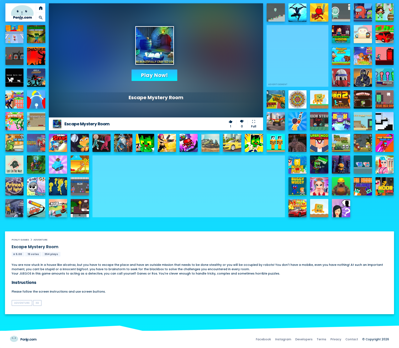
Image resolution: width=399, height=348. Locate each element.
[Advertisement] (188, 184)
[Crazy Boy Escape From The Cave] (363, 99)
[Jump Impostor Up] (385, 143)
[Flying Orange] (80, 143)
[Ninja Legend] (36, 77)
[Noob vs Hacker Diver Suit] (276, 143)
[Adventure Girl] (385, 12)
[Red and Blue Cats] (363, 164)
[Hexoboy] (385, 121)
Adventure (40, 239)
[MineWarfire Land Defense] (36, 34)
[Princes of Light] (14, 186)
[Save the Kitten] (80, 164)
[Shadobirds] (36, 56)
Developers (304, 339)
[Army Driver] (210, 143)
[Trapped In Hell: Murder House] (297, 143)
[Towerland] (341, 164)
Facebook (263, 339)
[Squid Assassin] (101, 143)
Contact (351, 339)
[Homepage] (22, 12)
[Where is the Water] (14, 143)
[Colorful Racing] (276, 99)
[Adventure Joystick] (319, 99)
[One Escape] (14, 208)
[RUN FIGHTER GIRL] (341, 143)
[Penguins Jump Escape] (341, 56)
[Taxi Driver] (232, 143)
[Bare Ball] (36, 186)
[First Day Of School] (385, 164)
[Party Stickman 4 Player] (385, 77)
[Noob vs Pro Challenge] (145, 143)
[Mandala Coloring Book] (297, 99)
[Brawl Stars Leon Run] (58, 143)
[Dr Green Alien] (276, 12)
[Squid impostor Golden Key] (363, 34)
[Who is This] (341, 208)
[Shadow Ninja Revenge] (297, 12)
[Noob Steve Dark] (319, 121)
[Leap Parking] (297, 208)
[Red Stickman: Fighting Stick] (319, 12)
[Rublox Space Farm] (341, 121)
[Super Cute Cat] (14, 77)
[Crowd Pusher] (58, 186)
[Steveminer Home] (36, 121)
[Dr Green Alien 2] (341, 12)
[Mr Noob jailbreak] (363, 186)
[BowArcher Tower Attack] (14, 121)
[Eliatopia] (36, 164)
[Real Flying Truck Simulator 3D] (276, 121)
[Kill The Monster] (14, 34)
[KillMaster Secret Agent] (14, 99)
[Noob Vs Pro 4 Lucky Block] (297, 164)
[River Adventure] (58, 208)
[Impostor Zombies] (363, 12)
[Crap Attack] (341, 77)
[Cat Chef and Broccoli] (80, 208)
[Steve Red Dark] (385, 99)
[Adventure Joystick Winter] (319, 208)
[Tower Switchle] (36, 99)
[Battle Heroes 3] (123, 143)
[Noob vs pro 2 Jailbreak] (341, 99)
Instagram (283, 339)
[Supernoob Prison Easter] (80, 186)
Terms (321, 339)
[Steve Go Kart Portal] (363, 121)
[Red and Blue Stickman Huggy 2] (14, 56)
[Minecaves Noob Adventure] (341, 34)
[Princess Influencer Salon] (319, 186)
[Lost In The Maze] (14, 164)
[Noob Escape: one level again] (385, 186)
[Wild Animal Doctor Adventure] (363, 56)
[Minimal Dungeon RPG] (36, 143)
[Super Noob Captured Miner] (319, 143)
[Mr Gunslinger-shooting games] (167, 143)
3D (37, 303)
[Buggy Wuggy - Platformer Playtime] (297, 186)
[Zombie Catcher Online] (319, 164)
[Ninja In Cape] (363, 77)
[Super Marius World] (189, 143)
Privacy (335, 339)
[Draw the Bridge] (36, 208)
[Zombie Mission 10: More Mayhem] (363, 143)
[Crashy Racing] (385, 34)
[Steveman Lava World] (385, 56)
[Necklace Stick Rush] (297, 121)
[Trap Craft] (254, 143)
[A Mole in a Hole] (341, 186)
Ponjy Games (20, 239)
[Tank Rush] (58, 164)
